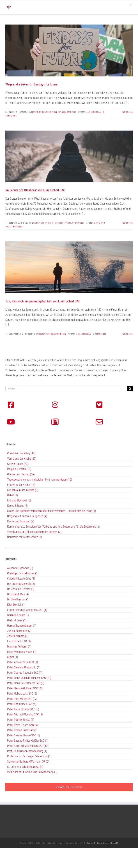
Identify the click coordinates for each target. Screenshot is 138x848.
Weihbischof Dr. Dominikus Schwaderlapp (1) (32, 772)
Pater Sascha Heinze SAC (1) (23, 735)
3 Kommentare (99, 334)
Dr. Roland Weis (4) (18, 594)
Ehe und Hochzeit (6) (19, 500)
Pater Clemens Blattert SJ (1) (23, 667)
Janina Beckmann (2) (19, 631)
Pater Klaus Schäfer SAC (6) (23, 709)
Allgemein (33, 112)
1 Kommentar (17, 226)
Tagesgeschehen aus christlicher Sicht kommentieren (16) (39, 479)
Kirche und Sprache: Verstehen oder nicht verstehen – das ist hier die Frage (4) (51, 511)
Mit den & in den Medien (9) (22, 490)
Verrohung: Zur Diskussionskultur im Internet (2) (34, 532)
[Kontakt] (99, 422)
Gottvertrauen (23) (17, 464)
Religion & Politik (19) (19, 469)
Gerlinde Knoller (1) (18, 615)
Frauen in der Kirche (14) (21, 484)
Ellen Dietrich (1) (16, 604)
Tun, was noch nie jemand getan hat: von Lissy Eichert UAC (42, 301)
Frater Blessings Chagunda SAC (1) (27, 610)
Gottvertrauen (78, 223)
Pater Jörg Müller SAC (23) (22, 699)
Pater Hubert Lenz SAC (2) (22, 693)
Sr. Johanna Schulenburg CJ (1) (25, 766)
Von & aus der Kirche (67, 112)
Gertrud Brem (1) (16, 620)
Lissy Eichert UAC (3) (19, 641)
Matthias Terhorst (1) (19, 646)
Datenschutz (80, 843)
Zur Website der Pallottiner (69, 787)
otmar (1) (12, 657)
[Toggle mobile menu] (131, 6)
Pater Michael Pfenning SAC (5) (25, 714)
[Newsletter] (55, 422)
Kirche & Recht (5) (17, 505)
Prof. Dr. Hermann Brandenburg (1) (27, 751)
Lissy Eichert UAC (93, 112)
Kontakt (114, 843)
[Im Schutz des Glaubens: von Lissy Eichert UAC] (69, 156)
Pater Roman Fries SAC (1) (22, 730)
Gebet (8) (12, 495)
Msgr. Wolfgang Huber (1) (21, 651)
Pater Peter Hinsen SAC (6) (22, 725)
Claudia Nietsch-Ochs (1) (21, 578)
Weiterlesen (127, 112)
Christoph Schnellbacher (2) (22, 573)
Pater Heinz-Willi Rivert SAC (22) (25, 688)
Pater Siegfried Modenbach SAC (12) (28, 746)
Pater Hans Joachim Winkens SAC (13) (29, 678)
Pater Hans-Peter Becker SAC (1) (25, 683)
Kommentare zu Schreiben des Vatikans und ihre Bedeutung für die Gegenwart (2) (53, 526)
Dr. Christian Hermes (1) (20, 589)
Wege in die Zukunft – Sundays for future (31, 84)
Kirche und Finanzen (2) (20, 521)
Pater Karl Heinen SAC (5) (21, 704)
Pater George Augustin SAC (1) (24, 672)
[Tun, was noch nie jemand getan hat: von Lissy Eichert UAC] (69, 267)
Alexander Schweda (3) (20, 568)
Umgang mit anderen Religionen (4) (27, 516)
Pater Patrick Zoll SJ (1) (20, 719)
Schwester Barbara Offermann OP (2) (28, 761)
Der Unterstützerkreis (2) (21, 583)
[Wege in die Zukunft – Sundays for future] (69, 50)
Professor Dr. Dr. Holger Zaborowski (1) (29, 756)
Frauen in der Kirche (62, 223)
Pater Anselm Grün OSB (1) (22, 662)
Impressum (68, 843)
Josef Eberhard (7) (17, 636)
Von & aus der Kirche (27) (21, 458)
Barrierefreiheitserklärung (98, 843)
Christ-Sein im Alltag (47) (21, 453)
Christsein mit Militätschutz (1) (24, 537)
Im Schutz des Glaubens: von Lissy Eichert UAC (35, 190)
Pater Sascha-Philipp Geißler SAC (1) (27, 740)
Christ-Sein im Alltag (48, 112)
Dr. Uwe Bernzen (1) (18, 599)
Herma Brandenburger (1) (21, 625)
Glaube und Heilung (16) (21, 474)
